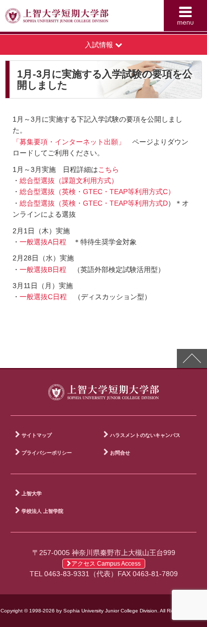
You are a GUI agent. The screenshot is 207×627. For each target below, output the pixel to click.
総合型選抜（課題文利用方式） (69, 180)
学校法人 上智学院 (42, 511)
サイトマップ (37, 435)
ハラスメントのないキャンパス (145, 435)
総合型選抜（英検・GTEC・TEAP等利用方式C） (97, 192)
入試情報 (100, 45)
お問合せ (120, 453)
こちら (108, 169)
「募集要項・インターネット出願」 (69, 142)
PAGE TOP (192, 358)
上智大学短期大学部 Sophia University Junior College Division (57, 18)
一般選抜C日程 (43, 297)
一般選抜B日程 (46, 269)
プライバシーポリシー (47, 453)
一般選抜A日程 (43, 242)
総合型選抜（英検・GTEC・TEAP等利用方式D (94, 203)
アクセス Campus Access (106, 563)
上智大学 (32, 493)
